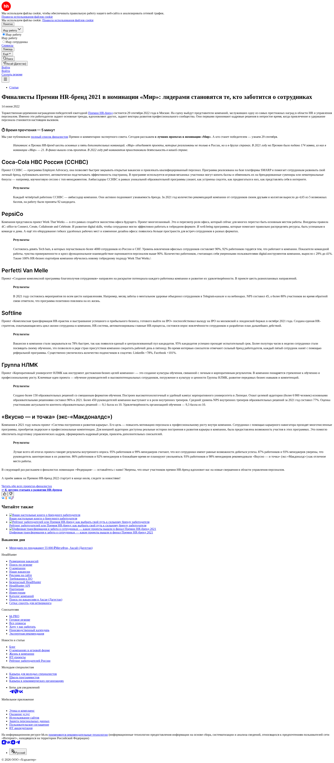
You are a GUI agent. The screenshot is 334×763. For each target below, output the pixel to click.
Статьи (14, 87)
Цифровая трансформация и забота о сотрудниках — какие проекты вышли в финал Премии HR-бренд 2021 (81, 532)
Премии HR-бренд (100, 113)
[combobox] (18, 751)
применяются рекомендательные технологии (78, 734)
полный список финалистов (49, 136)
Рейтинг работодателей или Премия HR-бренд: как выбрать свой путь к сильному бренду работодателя (77, 525)
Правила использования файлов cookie (68, 20)
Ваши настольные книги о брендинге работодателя (43, 518)
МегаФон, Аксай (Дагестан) (74, 548)
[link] (8, 58)
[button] (6, 67)
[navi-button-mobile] (5, 79)
